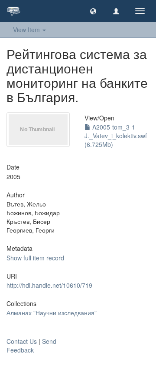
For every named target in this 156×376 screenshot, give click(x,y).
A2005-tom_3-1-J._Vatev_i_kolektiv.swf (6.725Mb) (115, 136)
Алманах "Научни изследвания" (51, 312)
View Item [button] (27, 29)
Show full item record (35, 257)
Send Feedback (31, 345)
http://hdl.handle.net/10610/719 (49, 285)
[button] (93, 10)
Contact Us (21, 341)
